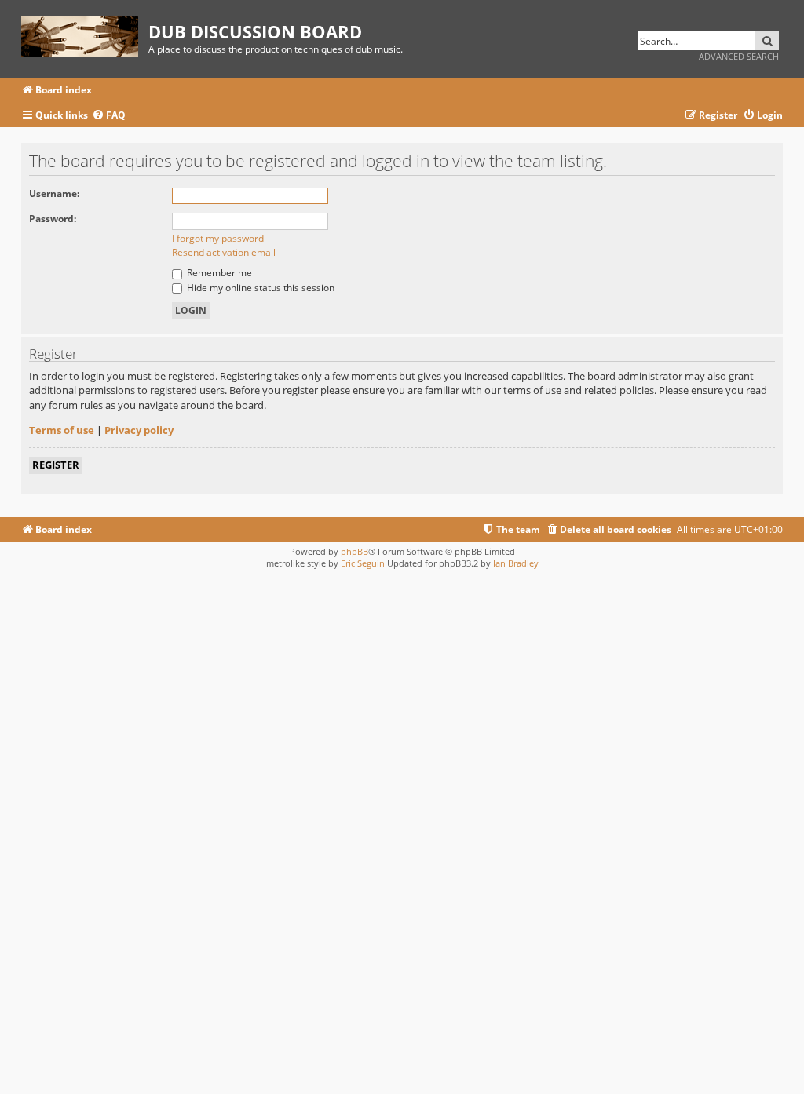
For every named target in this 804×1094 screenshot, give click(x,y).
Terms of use (61, 430)
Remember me (218, 272)
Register (55, 465)
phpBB (354, 551)
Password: (52, 218)
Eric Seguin (363, 563)
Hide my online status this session (259, 287)
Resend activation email (224, 252)
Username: (54, 193)
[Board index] (84, 33)
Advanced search (739, 56)
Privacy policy (139, 430)
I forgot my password (218, 238)
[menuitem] (109, 115)
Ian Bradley (516, 563)
